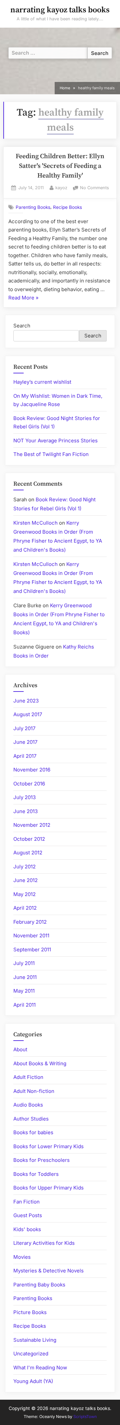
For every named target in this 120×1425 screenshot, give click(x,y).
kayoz (61, 187)
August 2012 (27, 852)
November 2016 (31, 769)
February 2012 (30, 922)
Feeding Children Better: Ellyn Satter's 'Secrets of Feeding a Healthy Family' (60, 166)
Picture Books (30, 1312)
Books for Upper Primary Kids (48, 1188)
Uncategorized (30, 1353)
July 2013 (24, 797)
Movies (22, 1257)
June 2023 (26, 701)
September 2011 (32, 949)
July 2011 (24, 963)
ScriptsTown (85, 1416)
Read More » (23, 298)
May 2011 (24, 991)
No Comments (94, 188)
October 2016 (29, 783)
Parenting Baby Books (39, 1284)
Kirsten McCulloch (35, 523)
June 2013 (25, 811)
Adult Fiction (28, 1077)
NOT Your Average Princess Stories (55, 440)
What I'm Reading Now (40, 1367)
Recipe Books (67, 207)
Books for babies (33, 1132)
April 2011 (24, 1005)
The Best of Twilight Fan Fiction (51, 454)
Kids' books (27, 1229)
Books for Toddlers (36, 1174)
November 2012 (31, 825)
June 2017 (25, 742)
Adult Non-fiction (33, 1091)
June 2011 (25, 977)
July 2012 (24, 866)
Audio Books (28, 1105)
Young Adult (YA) (33, 1381)
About (20, 1049)
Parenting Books (33, 207)
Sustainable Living (34, 1340)
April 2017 (24, 756)
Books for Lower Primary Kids (48, 1146)
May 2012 (24, 894)
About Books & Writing (39, 1063)
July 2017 (24, 728)
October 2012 (29, 839)
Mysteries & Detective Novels (48, 1270)
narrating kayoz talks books (60, 10)
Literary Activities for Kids (44, 1243)
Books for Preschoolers (41, 1160)
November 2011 (31, 935)
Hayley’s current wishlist (42, 382)
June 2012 (25, 880)
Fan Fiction (26, 1201)
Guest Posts (27, 1215)
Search (21, 325)
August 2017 (27, 714)
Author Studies (31, 1119)
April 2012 (25, 908)
